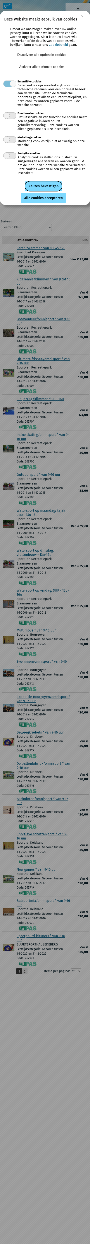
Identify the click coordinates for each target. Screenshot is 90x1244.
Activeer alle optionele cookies (41, 66)
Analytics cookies (28, 153)
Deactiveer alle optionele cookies (41, 54)
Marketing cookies (29, 137)
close (82, 16)
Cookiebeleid (58, 45)
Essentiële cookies (29, 81)
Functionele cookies (30, 113)
